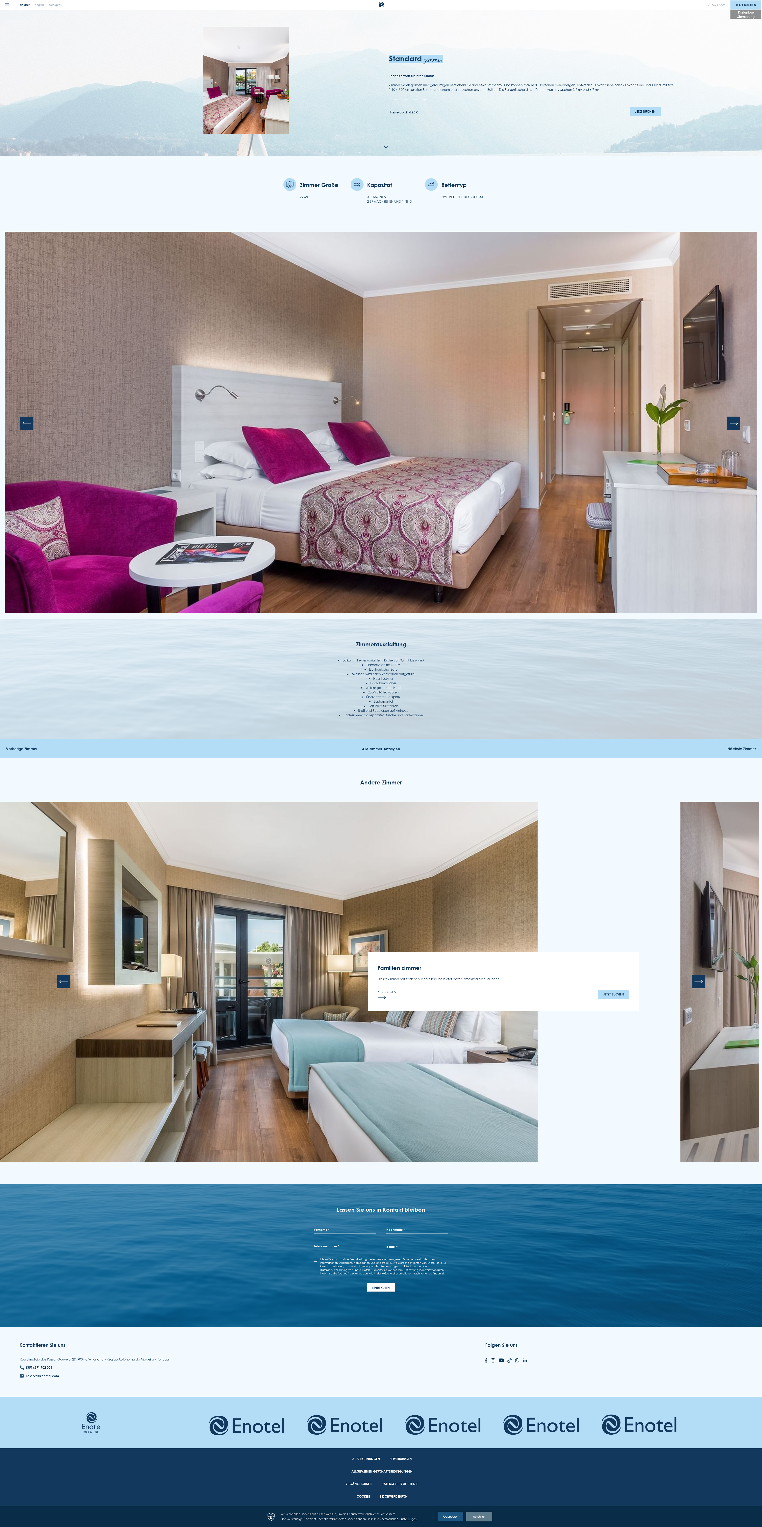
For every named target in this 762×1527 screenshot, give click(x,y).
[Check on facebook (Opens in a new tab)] (486, 1360)
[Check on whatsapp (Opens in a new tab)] (517, 1360)
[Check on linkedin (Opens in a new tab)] (525, 1360)
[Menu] (7, 4)
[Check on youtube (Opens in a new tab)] (501, 1361)
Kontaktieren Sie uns (42, 1345)
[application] (381, 1516)
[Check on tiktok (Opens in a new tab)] (509, 1360)
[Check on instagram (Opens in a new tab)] (493, 1360)
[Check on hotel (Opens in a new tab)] (246, 1428)
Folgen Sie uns (501, 1345)
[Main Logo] (381, 6)
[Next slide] (733, 423)
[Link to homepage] (91, 1422)
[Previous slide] (26, 423)
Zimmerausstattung (381, 644)
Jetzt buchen (746, 5)
